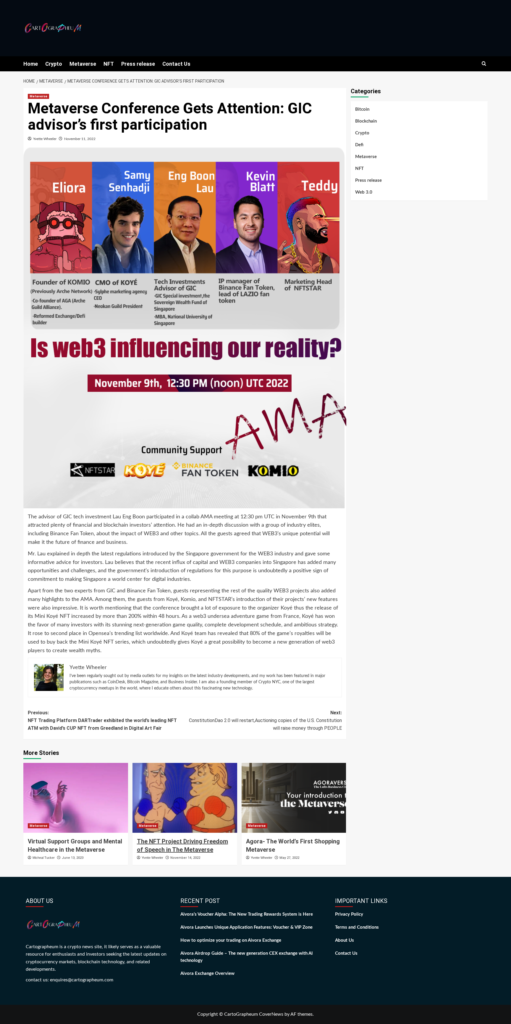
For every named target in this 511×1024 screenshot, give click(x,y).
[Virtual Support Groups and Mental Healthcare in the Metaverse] (75, 798)
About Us (344, 940)
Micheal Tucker (44, 857)
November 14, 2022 (185, 858)
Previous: (102, 720)
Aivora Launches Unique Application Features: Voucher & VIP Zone (246, 927)
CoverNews (271, 1014)
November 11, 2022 (80, 139)
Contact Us (176, 64)
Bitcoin (362, 109)
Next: (265, 720)
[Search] (484, 64)
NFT (109, 64)
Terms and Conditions (357, 927)
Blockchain (366, 121)
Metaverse (82, 64)
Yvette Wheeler (44, 139)
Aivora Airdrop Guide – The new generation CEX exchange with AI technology (246, 957)
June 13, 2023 (72, 858)
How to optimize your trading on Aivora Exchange (230, 940)
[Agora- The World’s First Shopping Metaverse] (294, 798)
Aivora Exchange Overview (207, 973)
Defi (359, 145)
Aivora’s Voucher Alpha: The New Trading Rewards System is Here (246, 914)
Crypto (53, 64)
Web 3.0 (363, 192)
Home (30, 64)
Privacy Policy (349, 914)
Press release (138, 64)
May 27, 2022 (289, 858)
